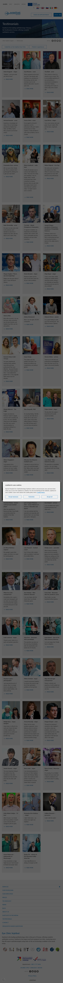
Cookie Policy (41, 492)
